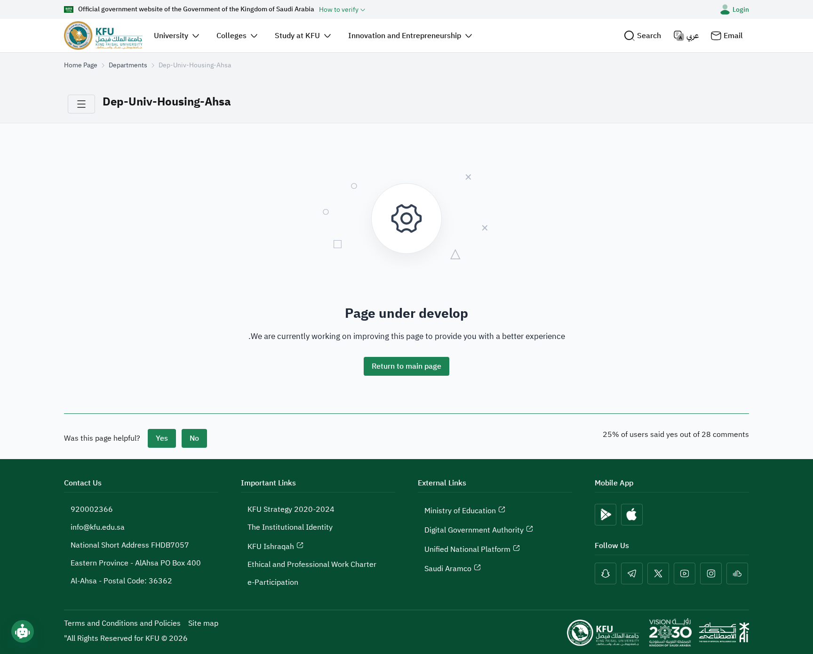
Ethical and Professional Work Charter (311, 564)
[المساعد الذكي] (22, 631)
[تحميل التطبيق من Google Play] (605, 514)
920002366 (92, 509)
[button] (642, 35)
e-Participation (272, 582)
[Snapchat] (605, 573)
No (194, 438)
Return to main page (406, 366)
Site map (203, 623)
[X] (658, 573)
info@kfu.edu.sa (98, 527)
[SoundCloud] (737, 573)
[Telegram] (632, 573)
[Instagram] (711, 573)
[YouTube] (684, 573)
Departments (128, 65)
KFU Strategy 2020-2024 (291, 509)
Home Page (80, 65)
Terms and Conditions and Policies (122, 623)
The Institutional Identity (290, 527)
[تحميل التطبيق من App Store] (632, 514)
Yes (162, 438)
